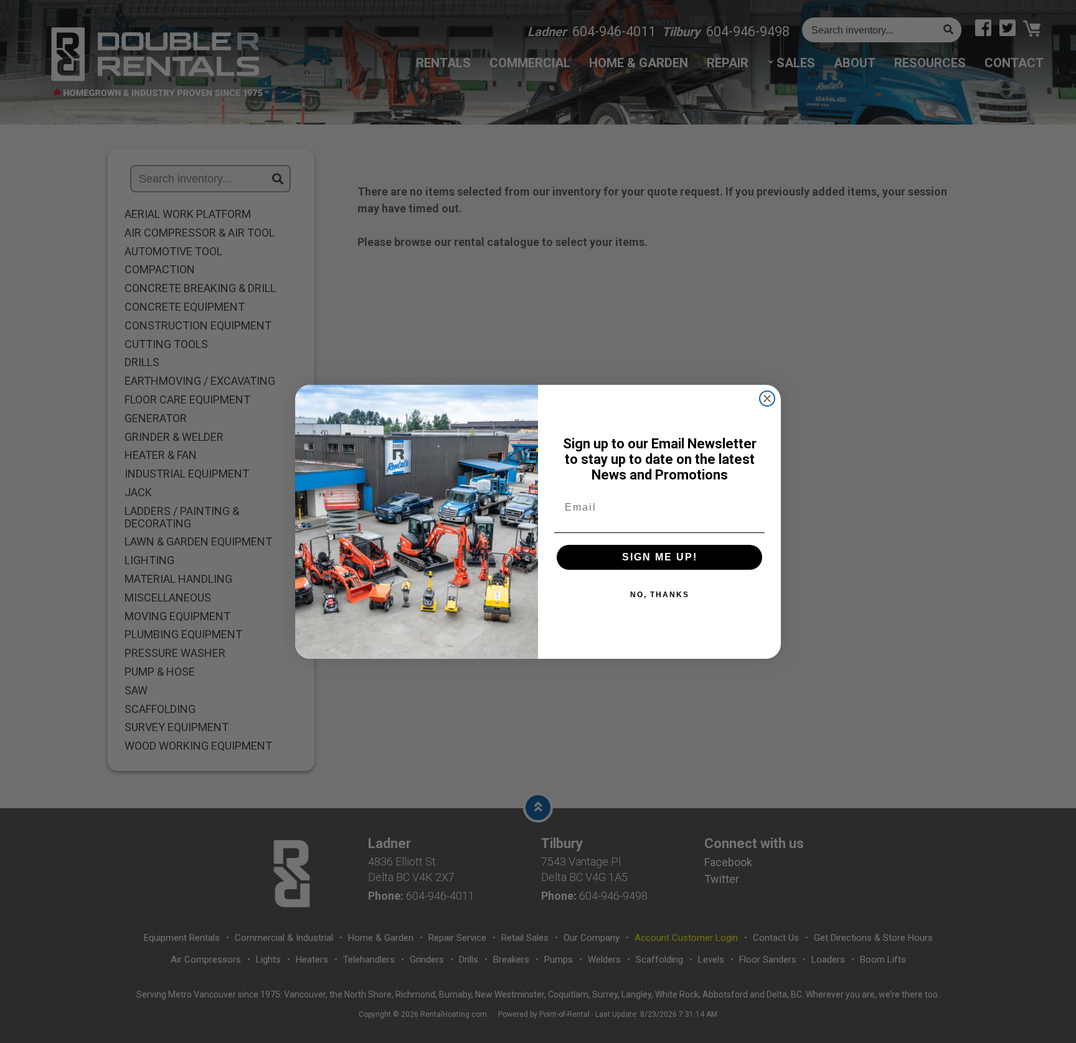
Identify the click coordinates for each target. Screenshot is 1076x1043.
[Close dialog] (767, 398)
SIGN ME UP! (659, 557)
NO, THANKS (659, 594)
